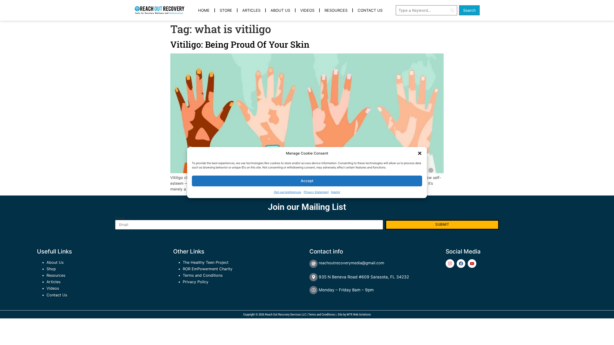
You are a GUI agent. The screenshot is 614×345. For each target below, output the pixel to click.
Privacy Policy (195, 281)
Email (120, 218)
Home (204, 10)
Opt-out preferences (287, 192)
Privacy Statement (316, 192)
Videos (307, 10)
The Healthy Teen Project (206, 262)
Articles (251, 10)
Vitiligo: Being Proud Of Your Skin (239, 44)
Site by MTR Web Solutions (354, 314)
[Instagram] (450, 263)
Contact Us (370, 10)
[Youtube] (472, 263)
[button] (419, 153)
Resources (336, 10)
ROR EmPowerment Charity (207, 268)
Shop (51, 268)
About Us (280, 10)
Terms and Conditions (203, 275)
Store (226, 10)
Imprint (335, 192)
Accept (307, 180)
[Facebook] (461, 263)
